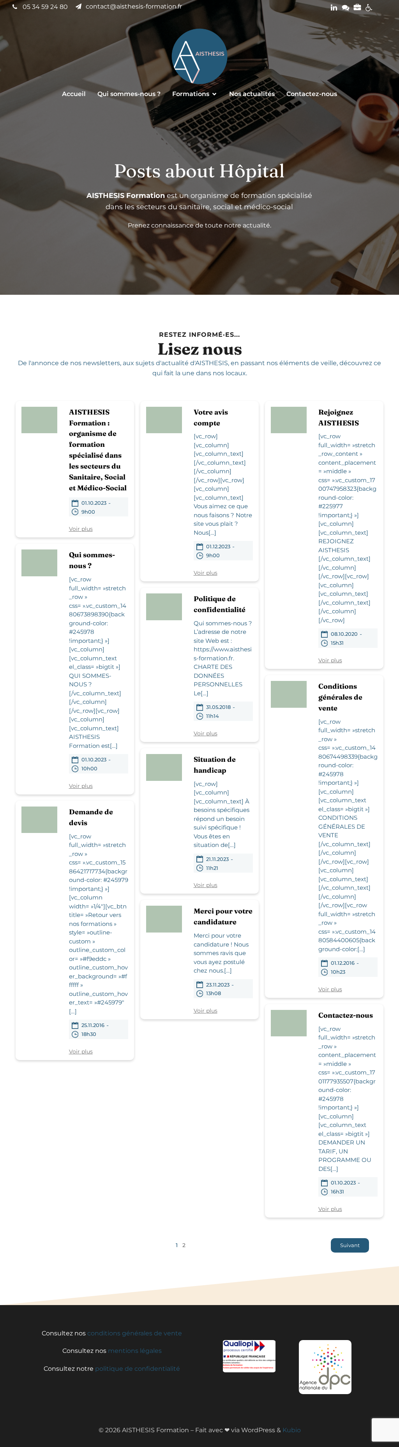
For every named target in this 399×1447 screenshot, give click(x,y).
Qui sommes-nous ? (129, 94)
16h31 (337, 1191)
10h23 (338, 972)
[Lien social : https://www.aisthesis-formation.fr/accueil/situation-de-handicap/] (369, 8)
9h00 (88, 512)
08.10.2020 (344, 634)
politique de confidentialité (137, 1368)
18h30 (88, 1034)
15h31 (337, 643)
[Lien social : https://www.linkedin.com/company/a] (334, 8)
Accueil (74, 94)
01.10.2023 (93, 503)
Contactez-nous (311, 94)
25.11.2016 (92, 1025)
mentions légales (135, 1350)
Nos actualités (252, 94)
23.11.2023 (218, 985)
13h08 (213, 993)
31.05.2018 (218, 707)
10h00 (89, 768)
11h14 (212, 716)
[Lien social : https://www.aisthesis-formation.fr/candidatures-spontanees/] (357, 8)
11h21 (212, 868)
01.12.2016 (343, 963)
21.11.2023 (217, 859)
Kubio (291, 1430)
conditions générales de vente (134, 1333)
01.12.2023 (218, 546)
